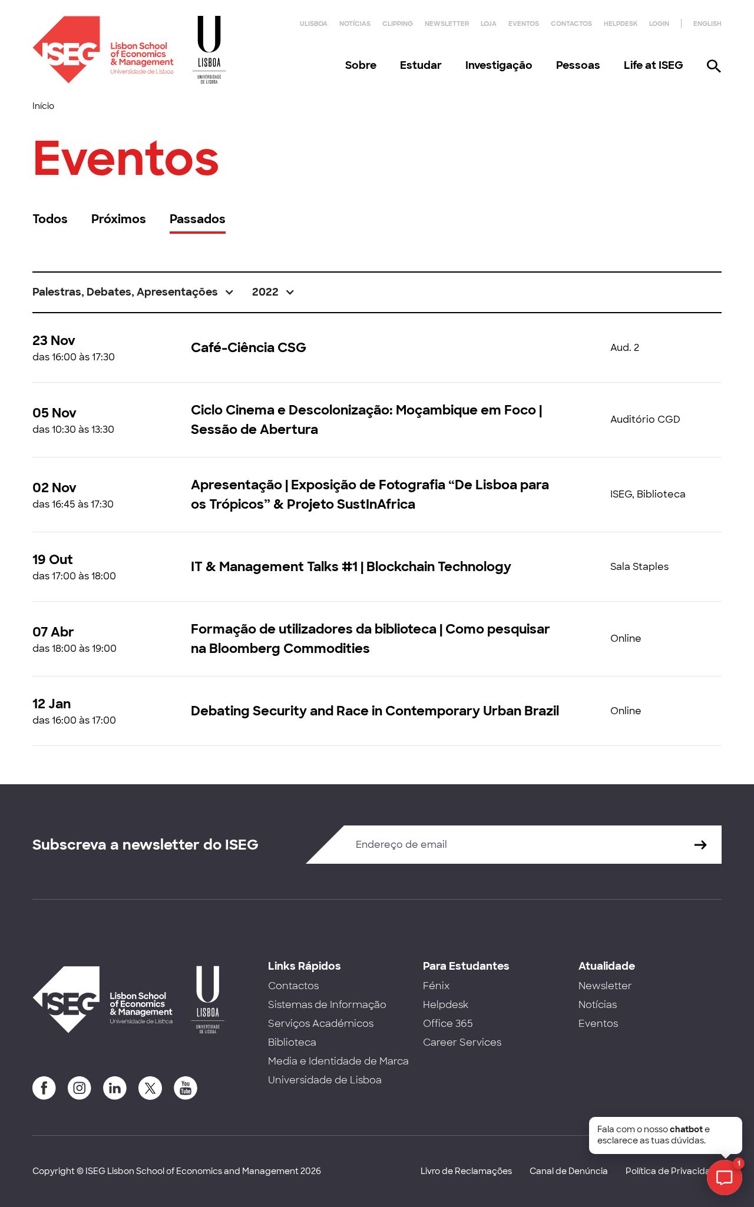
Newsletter (447, 23)
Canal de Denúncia (569, 1171)
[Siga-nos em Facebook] (44, 1088)
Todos (50, 219)
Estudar (421, 65)
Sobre (360, 65)
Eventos (523, 23)
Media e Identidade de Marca (338, 1061)
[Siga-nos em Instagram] (79, 1088)
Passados (198, 219)
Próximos (118, 219)
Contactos (571, 23)
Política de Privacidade (674, 1171)
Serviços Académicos (320, 1023)
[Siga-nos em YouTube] (185, 1088)
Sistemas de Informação (327, 1005)
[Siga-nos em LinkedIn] (115, 1088)
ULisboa (314, 23)
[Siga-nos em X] (150, 1088)
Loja (489, 23)
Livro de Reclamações (466, 1171)
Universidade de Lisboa (325, 1080)
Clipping (397, 23)
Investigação (499, 65)
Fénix (436, 986)
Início (43, 106)
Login (659, 23)
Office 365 (448, 1023)
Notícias (355, 23)
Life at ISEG (653, 65)
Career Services (462, 1042)
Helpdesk (620, 23)
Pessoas (578, 65)
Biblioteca (292, 1042)
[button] (133, 292)
